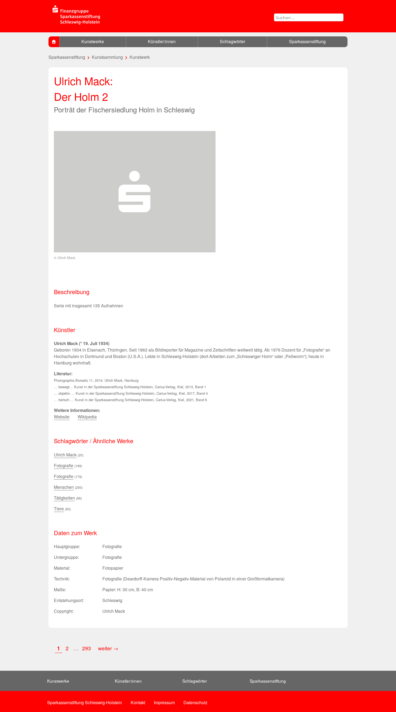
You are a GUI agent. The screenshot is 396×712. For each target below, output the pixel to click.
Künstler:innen (162, 41)
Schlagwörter (232, 41)
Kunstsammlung (107, 57)
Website (62, 417)
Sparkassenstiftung (307, 41)
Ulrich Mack (65, 455)
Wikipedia (87, 417)
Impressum (164, 702)
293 (87, 648)
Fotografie (63, 465)
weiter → (108, 648)
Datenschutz (195, 702)
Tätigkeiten (64, 498)
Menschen (64, 487)
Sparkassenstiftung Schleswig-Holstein (84, 702)
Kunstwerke (92, 41)
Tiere (59, 508)
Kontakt (138, 702)
